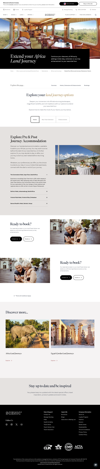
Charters (81, 419)
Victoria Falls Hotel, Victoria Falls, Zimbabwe (23, 197)
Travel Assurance (49, 429)
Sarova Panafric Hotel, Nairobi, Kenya (21, 203)
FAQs (45, 419)
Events (17, 9)
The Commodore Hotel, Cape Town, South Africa (24, 175)
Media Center (82, 424)
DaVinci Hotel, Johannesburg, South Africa (22, 191)
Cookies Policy (83, 434)
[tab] (35, 119)
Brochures (7, 9)
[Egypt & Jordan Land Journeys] (72, 334)
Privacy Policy (83, 432)
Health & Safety (48, 422)
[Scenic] (50, 14)
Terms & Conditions (84, 429)
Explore (8, 360)
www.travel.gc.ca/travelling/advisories (50, 462)
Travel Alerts (47, 424)
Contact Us (47, 414)
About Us (81, 414)
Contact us (15, 239)
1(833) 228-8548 (82, 9)
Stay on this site (87, 4)
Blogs (63, 417)
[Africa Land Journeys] (27, 334)
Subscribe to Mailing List (68, 419)
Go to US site (70, 4)
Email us (27, 239)
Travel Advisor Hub (49, 427)
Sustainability (83, 427)
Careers (81, 422)
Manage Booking (68, 9)
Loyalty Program (28, 9)
